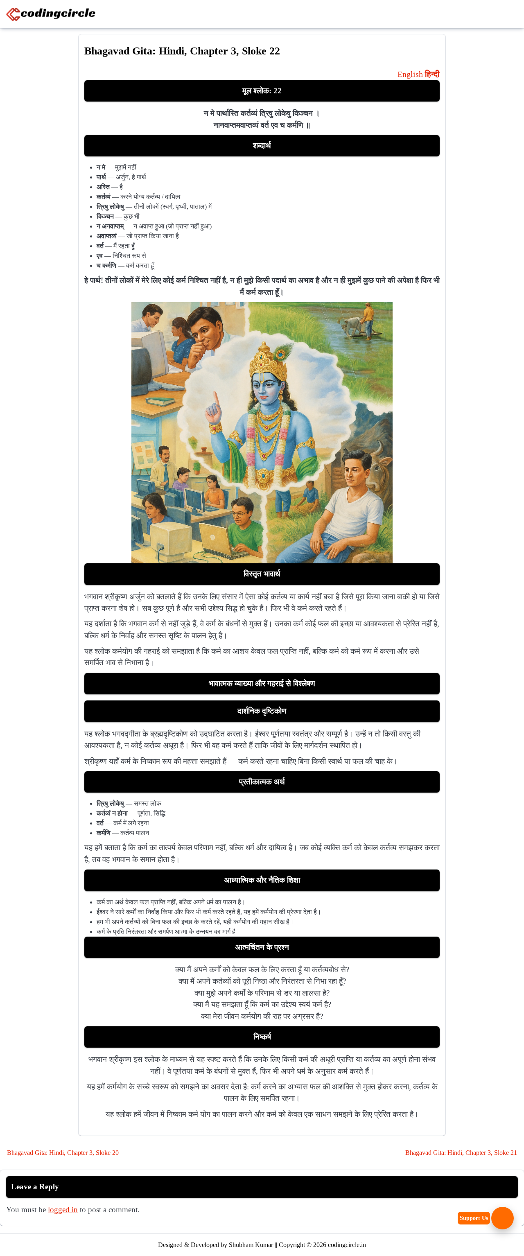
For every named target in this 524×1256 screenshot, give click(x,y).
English (410, 74)
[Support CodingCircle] (502, 1218)
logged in (63, 1209)
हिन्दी (432, 74)
